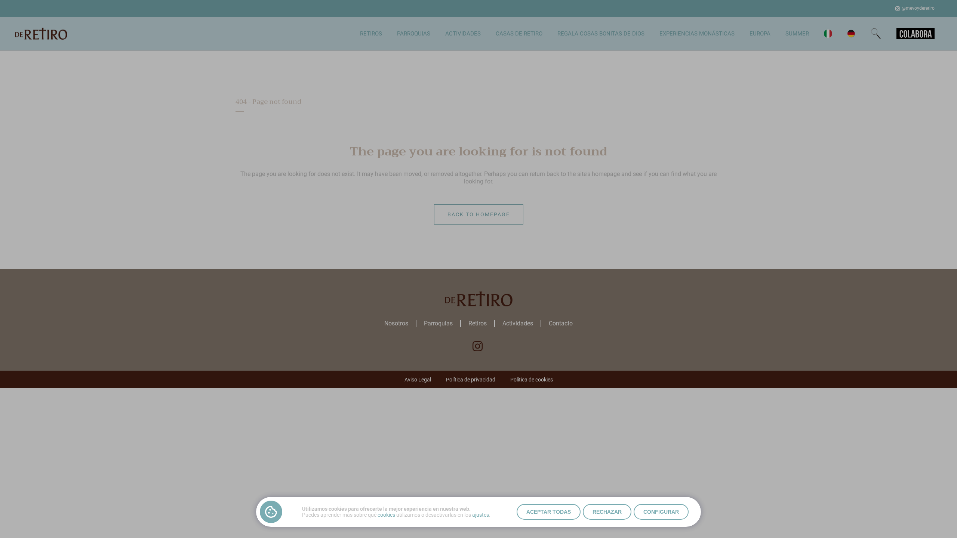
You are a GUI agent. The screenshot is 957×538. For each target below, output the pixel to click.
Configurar (661, 512)
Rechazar (607, 512)
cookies (386, 515)
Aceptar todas (548, 512)
